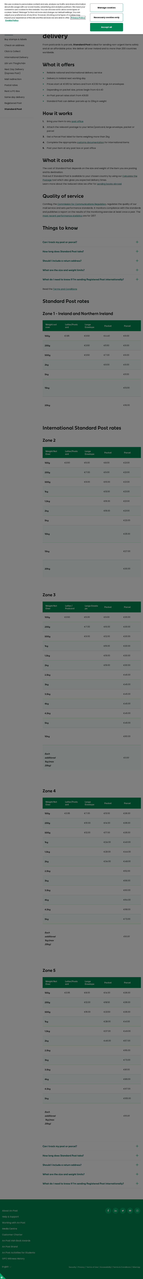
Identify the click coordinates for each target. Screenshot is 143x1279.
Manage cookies (106, 7)
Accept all (106, 27)
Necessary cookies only (106, 17)
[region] (71, 17)
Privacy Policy (78, 17)
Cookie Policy (11, 20)
